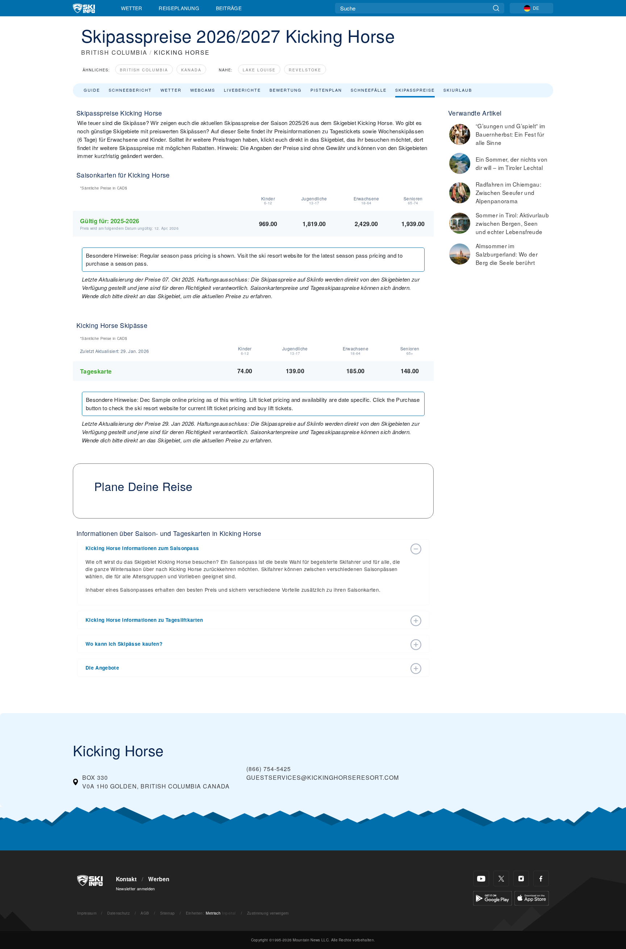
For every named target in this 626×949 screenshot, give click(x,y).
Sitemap (167, 913)
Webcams (202, 90)
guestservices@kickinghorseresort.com (322, 777)
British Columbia (144, 69)
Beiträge (229, 8)
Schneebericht (130, 90)
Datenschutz (118, 913)
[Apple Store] (531, 897)
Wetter (131, 8)
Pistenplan (326, 90)
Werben (158, 879)
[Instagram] (521, 878)
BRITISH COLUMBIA (114, 52)
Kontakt (126, 879)
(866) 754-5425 (268, 769)
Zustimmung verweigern (268, 913)
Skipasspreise (415, 90)
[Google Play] (492, 897)
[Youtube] (481, 878)
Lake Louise (259, 69)
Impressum (86, 913)
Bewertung (286, 90)
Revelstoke (305, 69)
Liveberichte (242, 90)
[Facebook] (541, 878)
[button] (245, 548)
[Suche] (496, 8)
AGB (145, 913)
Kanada (191, 69)
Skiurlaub (457, 90)
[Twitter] (501, 878)
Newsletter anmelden (135, 888)
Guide (92, 90)
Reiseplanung (179, 8)
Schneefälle (369, 90)
